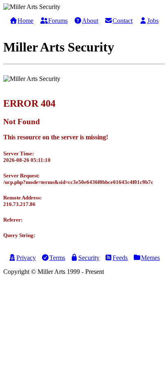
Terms (57, 257)
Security (88, 257)
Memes (150, 257)
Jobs (153, 20)
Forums (58, 20)
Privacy (26, 257)
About (90, 20)
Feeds (120, 257)
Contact (123, 20)
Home (25, 20)
